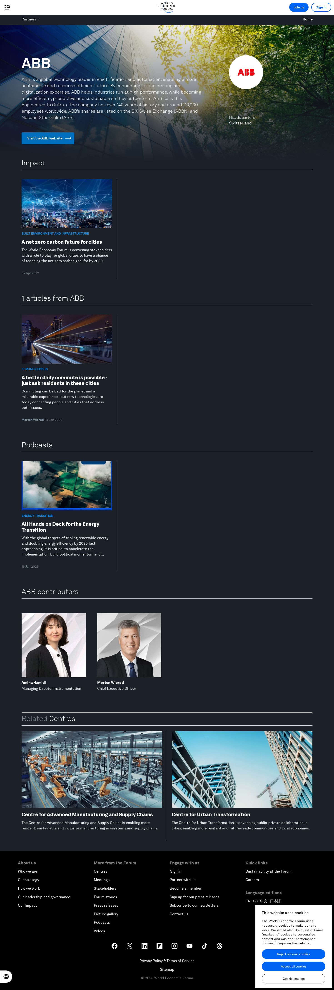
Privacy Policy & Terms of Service (167, 961)
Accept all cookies (294, 966)
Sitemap (167, 969)
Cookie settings (294, 978)
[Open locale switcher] (6, 977)
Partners (29, 19)
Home (308, 19)
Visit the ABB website (44, 138)
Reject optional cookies (293, 954)
